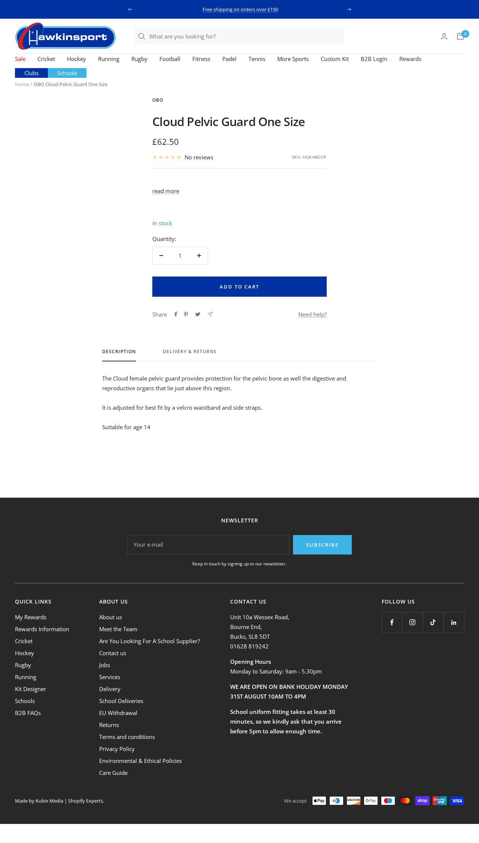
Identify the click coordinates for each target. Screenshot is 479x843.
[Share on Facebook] (175, 314)
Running (108, 58)
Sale (20, 58)
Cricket (46, 58)
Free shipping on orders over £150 (240, 9)
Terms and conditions (127, 736)
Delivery (109, 689)
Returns (109, 725)
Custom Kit (335, 58)
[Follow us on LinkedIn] (453, 622)
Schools (67, 73)
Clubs (31, 73)
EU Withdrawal (118, 713)
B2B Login (374, 58)
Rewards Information (42, 629)
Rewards (410, 58)
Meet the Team (118, 629)
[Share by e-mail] (210, 314)
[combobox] (246, 36)
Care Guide (113, 772)
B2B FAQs (28, 713)
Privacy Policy (117, 748)
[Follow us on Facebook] (392, 622)
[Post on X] (198, 314)
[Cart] (460, 36)
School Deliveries (121, 701)
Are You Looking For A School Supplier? (149, 641)
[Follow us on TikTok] (433, 622)
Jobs (104, 665)
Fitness (201, 58)
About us (110, 617)
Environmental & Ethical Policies (140, 760)
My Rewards (30, 617)
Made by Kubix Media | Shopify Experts (59, 800)
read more (165, 191)
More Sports (293, 58)
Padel (229, 58)
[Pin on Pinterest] (186, 314)
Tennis (256, 58)
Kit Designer (30, 689)
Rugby (139, 58)
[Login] (444, 36)
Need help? (312, 314)
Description (119, 352)
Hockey (76, 58)
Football (169, 58)
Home (22, 84)
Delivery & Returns (190, 352)
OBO (157, 100)
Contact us (112, 653)
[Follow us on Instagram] (412, 622)
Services (109, 677)
